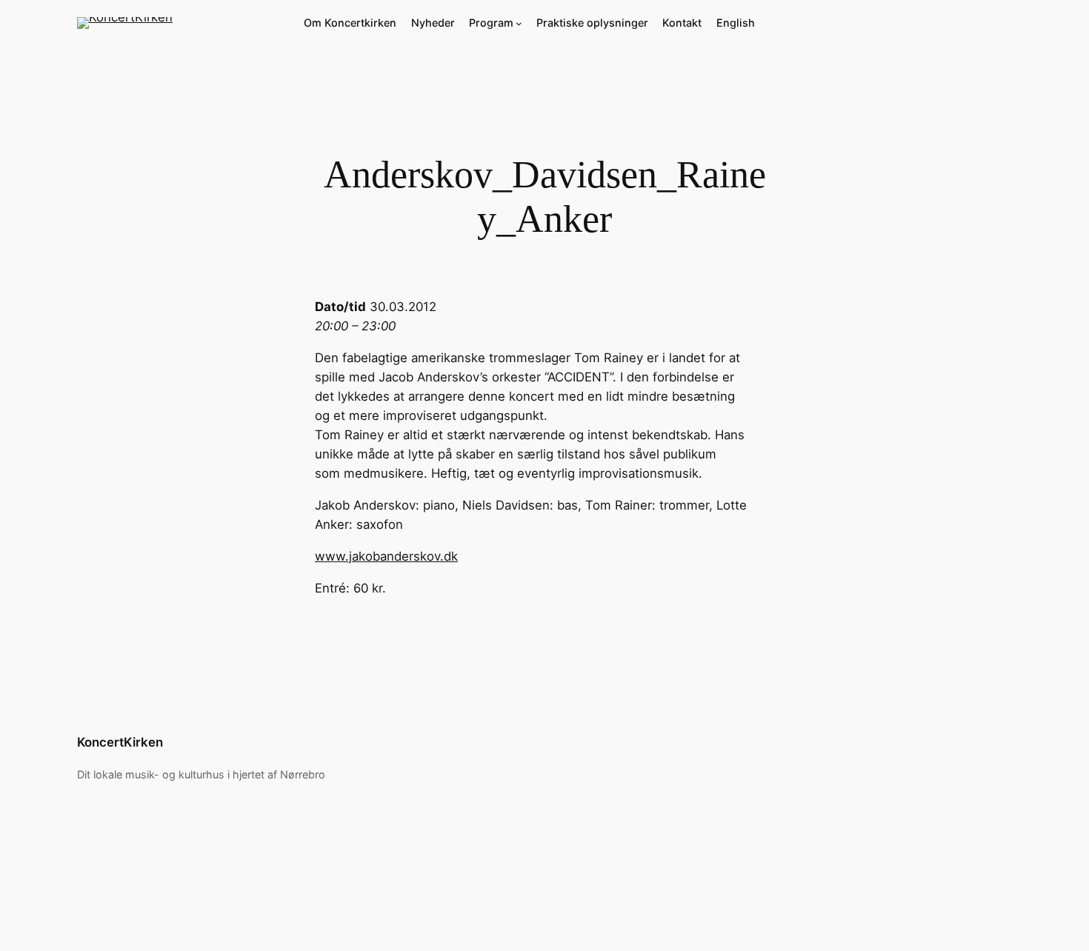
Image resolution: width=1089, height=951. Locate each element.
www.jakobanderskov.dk (386, 556)
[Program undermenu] (519, 23)
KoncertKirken (120, 742)
